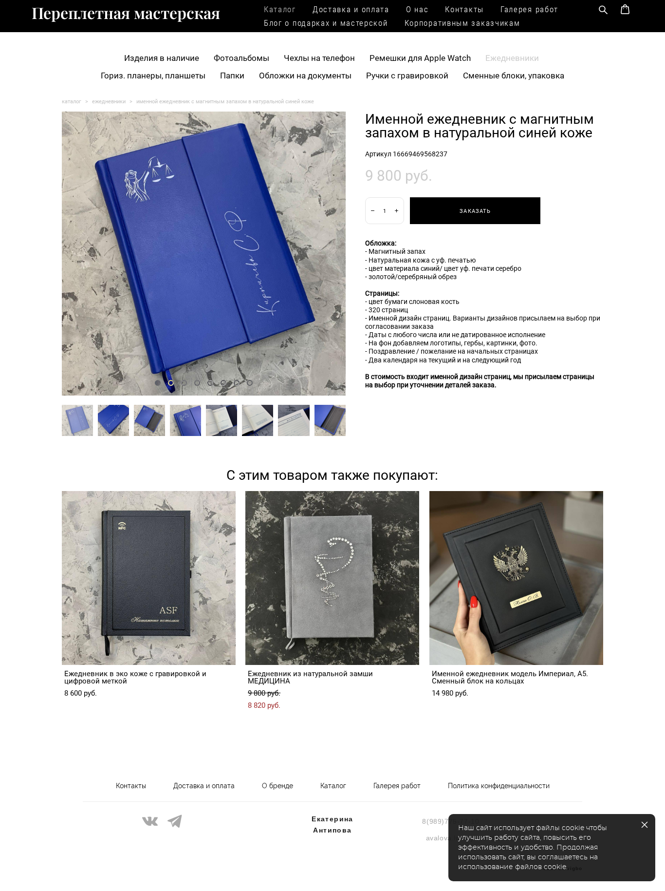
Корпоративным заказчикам (462, 23)
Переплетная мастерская (126, 12)
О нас (417, 9)
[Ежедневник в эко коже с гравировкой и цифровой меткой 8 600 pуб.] (149, 578)
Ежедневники (512, 57)
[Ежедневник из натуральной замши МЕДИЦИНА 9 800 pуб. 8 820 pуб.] (332, 578)
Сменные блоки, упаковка (513, 75)
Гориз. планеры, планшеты (153, 75)
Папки (232, 75)
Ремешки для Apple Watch (420, 57)
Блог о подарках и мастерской (326, 23)
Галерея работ (529, 9)
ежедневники (109, 101)
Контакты (464, 9)
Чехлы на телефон (319, 57)
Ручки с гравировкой (407, 75)
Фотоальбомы (241, 57)
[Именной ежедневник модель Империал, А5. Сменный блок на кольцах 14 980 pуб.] (516, 578)
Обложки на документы (305, 75)
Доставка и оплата (351, 9)
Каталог (280, 9)
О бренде (277, 786)
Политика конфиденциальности (499, 786)
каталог (71, 101)
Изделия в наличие (161, 57)
